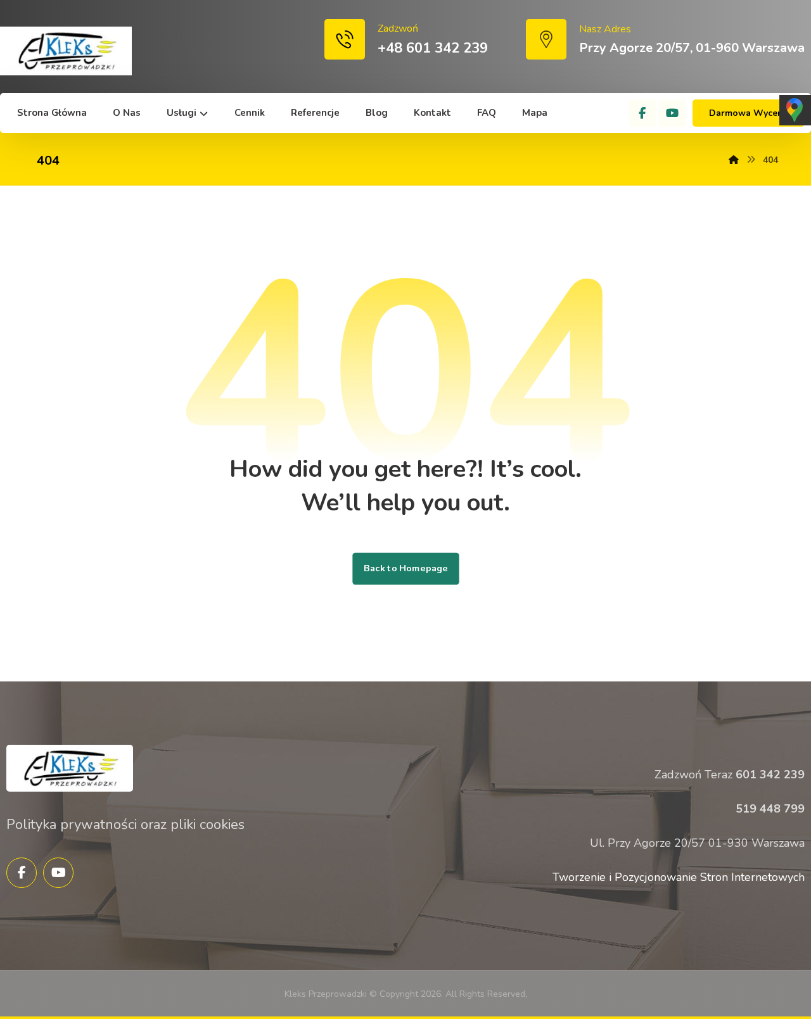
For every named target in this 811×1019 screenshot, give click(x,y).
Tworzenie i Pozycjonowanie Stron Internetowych (678, 877)
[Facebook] (642, 113)
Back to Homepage (405, 568)
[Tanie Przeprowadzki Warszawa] (66, 51)
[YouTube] (672, 113)
